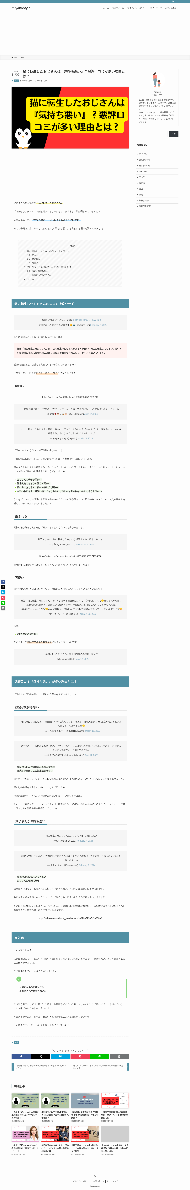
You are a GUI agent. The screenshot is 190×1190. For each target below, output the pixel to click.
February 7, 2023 (98, 325)
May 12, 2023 (82, 659)
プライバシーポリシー (81, 1181)
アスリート (144, 177)
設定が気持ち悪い (40, 271)
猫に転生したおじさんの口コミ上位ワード (48, 251)
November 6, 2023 (85, 544)
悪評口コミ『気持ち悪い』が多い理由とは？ (49, 267)
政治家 (142, 183)
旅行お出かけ (145, 200)
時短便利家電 (145, 206)
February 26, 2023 (87, 614)
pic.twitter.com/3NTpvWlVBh (87, 320)
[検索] (176, 1)
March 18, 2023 (92, 731)
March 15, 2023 (85, 438)
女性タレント (145, 160)
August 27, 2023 (85, 841)
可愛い (35, 263)
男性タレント (145, 165)
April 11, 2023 (91, 755)
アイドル (143, 154)
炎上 (16, 81)
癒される (36, 259)
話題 (141, 194)
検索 (174, 134)
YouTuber (143, 171)
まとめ (30, 279)
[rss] (173, 1)
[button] (21, 1056)
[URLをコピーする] (119, 1056)
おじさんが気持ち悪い (42, 275)
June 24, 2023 (91, 414)
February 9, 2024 (87, 865)
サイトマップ (112, 1181)
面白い (35, 255)
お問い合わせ (98, 1181)
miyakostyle (21, 8)
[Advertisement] (95, 34)
